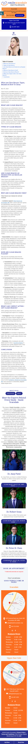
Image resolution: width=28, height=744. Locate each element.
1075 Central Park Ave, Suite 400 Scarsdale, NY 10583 (14, 12)
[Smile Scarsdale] (14, 4)
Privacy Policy (21, 732)
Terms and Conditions (7, 734)
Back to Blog (14, 390)
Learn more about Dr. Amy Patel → (14, 485)
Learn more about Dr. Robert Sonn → (14, 521)
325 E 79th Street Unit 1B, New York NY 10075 (14, 23)
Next (19, 393)
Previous (10, 393)
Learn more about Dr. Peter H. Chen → (14, 561)
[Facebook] (15, 631)
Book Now (19, 15)
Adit (20, 736)
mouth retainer (18, 343)
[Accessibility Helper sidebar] (2, 13)
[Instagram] (13, 631)
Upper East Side (14, 20)
